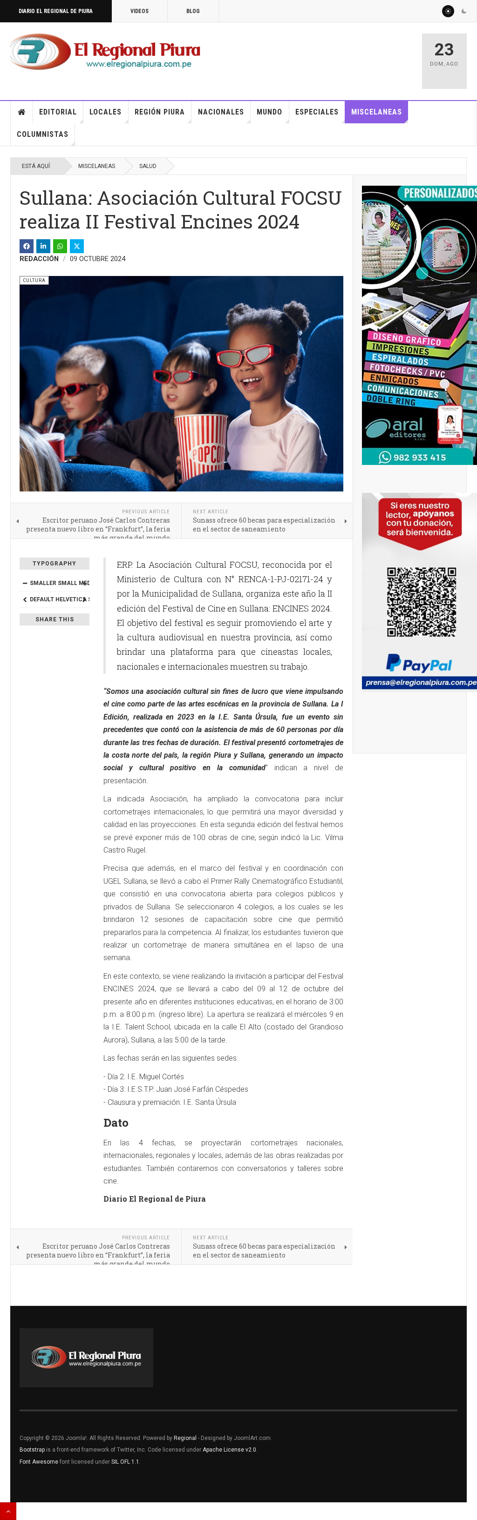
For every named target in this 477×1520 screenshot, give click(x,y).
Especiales (317, 112)
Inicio (22, 112)
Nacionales (221, 112)
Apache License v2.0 (229, 1449)
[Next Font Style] (84, 599)
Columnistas (42, 134)
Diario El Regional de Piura (56, 11)
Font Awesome (39, 1462)
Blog (193, 11)
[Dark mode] (464, 11)
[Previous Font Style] (25, 599)
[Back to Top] (8, 1511)
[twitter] (77, 246)
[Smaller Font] (25, 583)
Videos (139, 11)
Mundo (269, 112)
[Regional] (105, 52)
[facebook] (27, 246)
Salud (148, 166)
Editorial (58, 112)
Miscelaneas (376, 112)
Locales (105, 112)
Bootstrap (32, 1449)
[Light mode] (448, 11)
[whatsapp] (60, 246)
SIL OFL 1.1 (125, 1462)
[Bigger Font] (84, 583)
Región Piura (160, 112)
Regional (185, 1438)
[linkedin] (43, 246)
